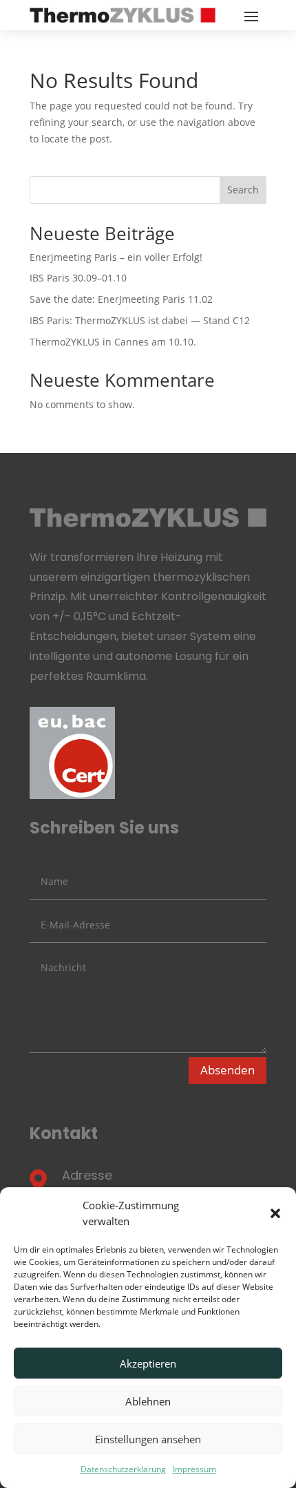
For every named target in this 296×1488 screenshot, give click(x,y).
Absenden (227, 1070)
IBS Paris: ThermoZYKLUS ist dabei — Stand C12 (140, 320)
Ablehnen (148, 1401)
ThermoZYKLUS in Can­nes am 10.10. (113, 341)
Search (243, 189)
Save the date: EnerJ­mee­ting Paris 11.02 (121, 299)
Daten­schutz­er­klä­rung (123, 1469)
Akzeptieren (148, 1363)
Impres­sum (194, 1469)
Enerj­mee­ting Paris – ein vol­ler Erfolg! (116, 257)
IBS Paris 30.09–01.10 (78, 277)
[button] (275, 1213)
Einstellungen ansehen (148, 1439)
